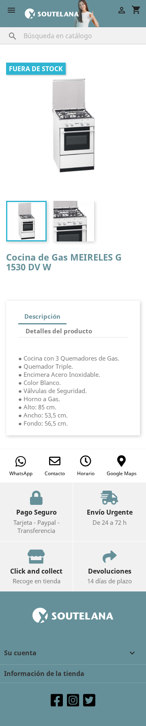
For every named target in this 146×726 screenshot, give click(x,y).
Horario (85, 473)
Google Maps (122, 473)
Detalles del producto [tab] (59, 331)
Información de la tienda (44, 673)
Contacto (55, 473)
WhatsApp (20, 473)
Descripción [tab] (42, 316)
